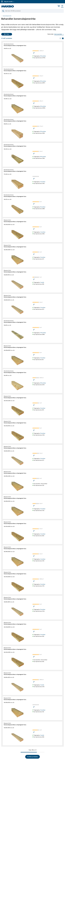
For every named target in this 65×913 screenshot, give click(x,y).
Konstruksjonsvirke (7, 15)
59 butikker (43, 156)
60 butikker (43, 81)
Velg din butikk (8, 1)
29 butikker (43, 383)
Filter (7, 34)
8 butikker (42, 207)
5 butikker (42, 433)
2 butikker (42, 182)
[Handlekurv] (59, 6)
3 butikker (42, 307)
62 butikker (43, 56)
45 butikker (43, 332)
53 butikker (43, 131)
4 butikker (42, 232)
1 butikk (42, 282)
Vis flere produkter (32, 757)
